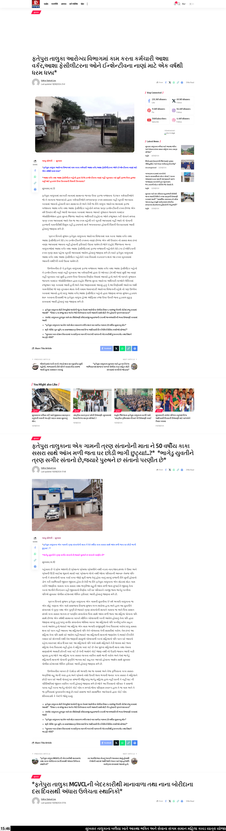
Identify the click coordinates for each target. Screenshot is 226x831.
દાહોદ (147, 156)
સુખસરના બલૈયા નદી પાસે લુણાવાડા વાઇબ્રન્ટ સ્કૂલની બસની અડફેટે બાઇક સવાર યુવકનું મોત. (51, 418)
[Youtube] (157, 120)
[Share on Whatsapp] (174, 82)
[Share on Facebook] (166, 82)
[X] (182, 100)
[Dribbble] (182, 120)
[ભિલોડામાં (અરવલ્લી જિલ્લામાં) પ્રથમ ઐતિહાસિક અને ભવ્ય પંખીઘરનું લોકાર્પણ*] (187, 165)
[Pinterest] (157, 110)
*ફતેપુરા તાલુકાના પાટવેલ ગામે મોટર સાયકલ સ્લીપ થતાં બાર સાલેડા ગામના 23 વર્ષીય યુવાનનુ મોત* (86, 325)
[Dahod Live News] (36, 4)
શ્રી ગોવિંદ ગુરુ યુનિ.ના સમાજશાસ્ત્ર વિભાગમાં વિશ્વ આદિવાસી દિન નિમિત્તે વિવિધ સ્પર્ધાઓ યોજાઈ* (86, 329)
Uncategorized (150, 168)
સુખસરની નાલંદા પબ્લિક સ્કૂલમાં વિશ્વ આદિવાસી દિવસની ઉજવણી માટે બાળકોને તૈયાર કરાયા (173, 418)
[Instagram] (182, 110)
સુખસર (36, 12)
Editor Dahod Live (48, 80)
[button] (87, 4)
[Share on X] (170, 82)
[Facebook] (157, 100)
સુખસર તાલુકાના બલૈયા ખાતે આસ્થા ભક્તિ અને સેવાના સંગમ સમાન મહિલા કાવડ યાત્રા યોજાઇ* (161, 149)
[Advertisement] (113, 34)
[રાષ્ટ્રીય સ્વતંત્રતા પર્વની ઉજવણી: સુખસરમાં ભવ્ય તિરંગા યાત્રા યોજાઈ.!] (92, 400)
